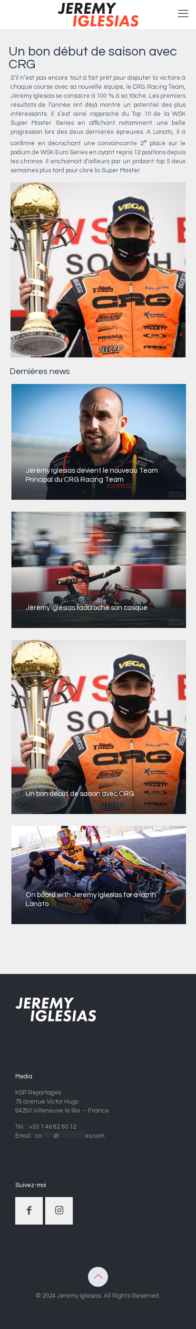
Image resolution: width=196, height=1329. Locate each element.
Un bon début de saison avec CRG (80, 793)
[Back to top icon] (98, 1277)
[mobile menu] (183, 14)
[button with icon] (29, 1211)
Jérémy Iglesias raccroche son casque (86, 607)
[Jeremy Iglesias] (98, 14)
